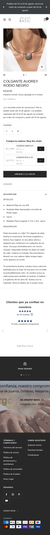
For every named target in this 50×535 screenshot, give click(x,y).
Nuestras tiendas (35, 450)
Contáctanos (33, 455)
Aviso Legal (8, 479)
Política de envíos (11, 452)
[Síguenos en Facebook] (6, 494)
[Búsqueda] (10, 19)
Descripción (10, 194)
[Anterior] (4, 75)
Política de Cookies (11, 474)
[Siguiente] (45, 75)
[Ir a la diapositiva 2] (23, 374)
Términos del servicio (12, 447)
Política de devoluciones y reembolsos (9, 460)
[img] (25, 311)
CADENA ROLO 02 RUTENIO (26, 157)
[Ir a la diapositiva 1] (21, 374)
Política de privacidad (12, 469)
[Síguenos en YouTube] (6, 501)
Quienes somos (35, 445)
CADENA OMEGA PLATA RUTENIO (26, 146)
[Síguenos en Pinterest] (19, 494)
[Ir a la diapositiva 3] (26, 374)
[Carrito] (45, 19)
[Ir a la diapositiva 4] (28, 374)
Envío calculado (25, 95)
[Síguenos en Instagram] (13, 494)
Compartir (7, 184)
